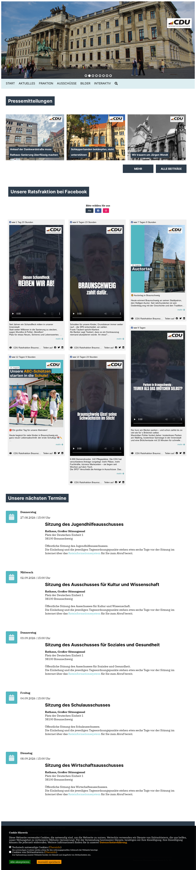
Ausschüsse (67, 83)
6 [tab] (103, 75)
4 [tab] (96, 75)
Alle (89, 210)
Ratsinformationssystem (84, 553)
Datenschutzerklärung (113, 842)
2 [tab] (89, 75)
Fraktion (46, 83)
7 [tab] (107, 75)
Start (10, 83)
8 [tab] (110, 75)
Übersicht (55, 847)
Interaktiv (102, 83)
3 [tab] (93, 75)
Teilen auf (48, 347)
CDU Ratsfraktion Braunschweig (29, 347)
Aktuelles (27, 83)
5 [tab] (100, 75)
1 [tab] (86, 75)
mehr (58, 339)
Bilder (85, 83)
